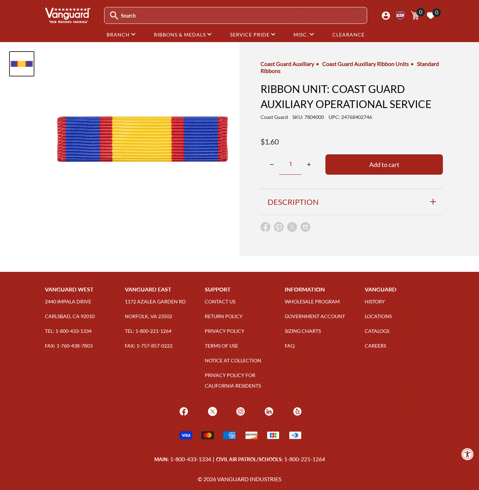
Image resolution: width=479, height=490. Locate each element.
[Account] (386, 15)
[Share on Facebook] (265, 228)
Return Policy (224, 316)
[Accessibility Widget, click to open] (467, 454)
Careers (375, 346)
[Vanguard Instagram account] (240, 411)
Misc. (302, 35)
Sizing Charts (303, 331)
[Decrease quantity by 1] (271, 164)
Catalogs (377, 331)
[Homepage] (67, 21)
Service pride (250, 35)
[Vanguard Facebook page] (183, 411)
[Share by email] (305, 227)
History (375, 301)
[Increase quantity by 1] (309, 164)
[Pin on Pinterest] (279, 228)
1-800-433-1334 (190, 459)
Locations (378, 316)
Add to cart (384, 164)
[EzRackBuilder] (400, 15)
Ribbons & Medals (180, 35)
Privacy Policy (224, 331)
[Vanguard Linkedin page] (268, 411)
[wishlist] (430, 15)
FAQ (290, 346)
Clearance (348, 35)
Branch (119, 35)
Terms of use (221, 346)
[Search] (114, 15)
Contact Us (220, 301)
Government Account (315, 316)
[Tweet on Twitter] (292, 228)
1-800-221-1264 (304, 459)
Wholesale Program (312, 301)
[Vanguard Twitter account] (211, 411)
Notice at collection (233, 360)
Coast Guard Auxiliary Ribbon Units (365, 63)
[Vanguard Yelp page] (296, 411)
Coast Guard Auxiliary (287, 63)
